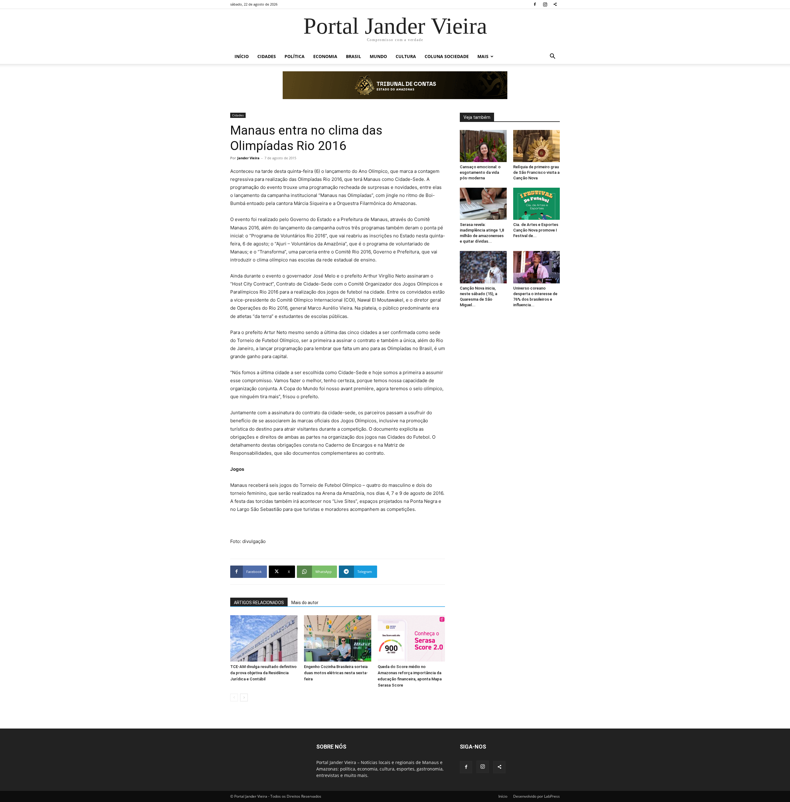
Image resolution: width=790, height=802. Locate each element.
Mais (483, 56)
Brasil (353, 56)
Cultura (406, 56)
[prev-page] (234, 697)
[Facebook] (534, 4)
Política (295, 56)
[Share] (555, 4)
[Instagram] (545, 4)
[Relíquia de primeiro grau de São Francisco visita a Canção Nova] (536, 146)
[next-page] (244, 697)
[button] (552, 57)
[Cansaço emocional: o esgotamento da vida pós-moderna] (483, 146)
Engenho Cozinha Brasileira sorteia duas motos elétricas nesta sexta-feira (336, 672)
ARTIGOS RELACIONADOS (259, 602)
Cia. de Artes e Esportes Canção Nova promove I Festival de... (535, 230)
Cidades (266, 56)
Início (242, 56)
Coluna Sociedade (447, 56)
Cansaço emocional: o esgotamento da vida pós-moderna (480, 172)
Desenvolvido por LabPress (536, 796)
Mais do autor (304, 602)
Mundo (378, 56)
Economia (325, 56)
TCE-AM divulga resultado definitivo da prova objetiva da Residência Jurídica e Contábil (263, 672)
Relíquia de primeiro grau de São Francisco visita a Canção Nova (536, 172)
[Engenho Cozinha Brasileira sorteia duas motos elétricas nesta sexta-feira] (337, 638)
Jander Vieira (248, 158)
